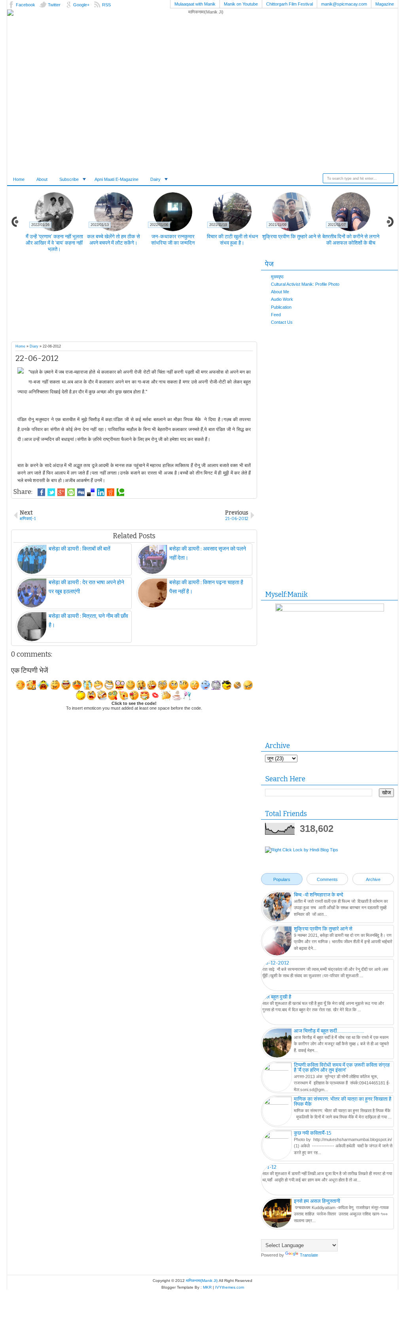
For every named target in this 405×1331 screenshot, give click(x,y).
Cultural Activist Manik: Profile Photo (305, 284)
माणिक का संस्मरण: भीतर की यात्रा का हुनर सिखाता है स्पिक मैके (342, 1101)
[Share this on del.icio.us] (91, 492)
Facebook (25, 4)
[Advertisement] (149, 298)
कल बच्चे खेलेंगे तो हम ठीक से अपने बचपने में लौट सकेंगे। (113, 240)
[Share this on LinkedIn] (100, 492)
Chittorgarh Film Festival (289, 4)
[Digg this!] (81, 492)
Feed (276, 314)
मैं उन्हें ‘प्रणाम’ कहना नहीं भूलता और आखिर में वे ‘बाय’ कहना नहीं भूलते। (54, 243)
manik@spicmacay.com (344, 4)
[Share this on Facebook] (41, 492)
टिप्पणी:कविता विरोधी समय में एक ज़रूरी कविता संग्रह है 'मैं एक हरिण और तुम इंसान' (342, 1067)
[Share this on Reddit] (110, 492)
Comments (327, 879)
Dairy (155, 179)
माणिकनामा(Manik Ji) (202, 1280)
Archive (373, 879)
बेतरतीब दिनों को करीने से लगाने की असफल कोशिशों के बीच (350, 240)
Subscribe (69, 179)
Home (19, 179)
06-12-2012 (275, 963)
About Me (280, 291)
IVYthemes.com (229, 1287)
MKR (207, 1287)
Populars (281, 879)
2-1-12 (269, 1167)
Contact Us (282, 322)
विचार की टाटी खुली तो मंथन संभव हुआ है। (232, 240)
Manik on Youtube (241, 4)
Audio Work (282, 299)
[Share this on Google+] (61, 492)
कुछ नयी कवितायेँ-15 (312, 1133)
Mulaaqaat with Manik (195, 4)
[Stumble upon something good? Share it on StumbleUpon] (71, 492)
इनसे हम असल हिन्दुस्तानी (317, 1201)
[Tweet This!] (51, 492)
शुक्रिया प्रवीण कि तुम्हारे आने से (291, 236)
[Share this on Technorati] (120, 492)
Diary (34, 346)
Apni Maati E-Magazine (116, 179)
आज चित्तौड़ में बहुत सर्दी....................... (329, 1031)
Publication (281, 307)
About (41, 179)
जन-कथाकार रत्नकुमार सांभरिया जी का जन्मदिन (173, 240)
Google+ (81, 4)
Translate (309, 1255)
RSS (106, 4)
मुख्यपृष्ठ (277, 276)
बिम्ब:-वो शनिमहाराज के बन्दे (318, 895)
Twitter (54, 4)
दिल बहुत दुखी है (276, 997)
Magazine (384, 4)
